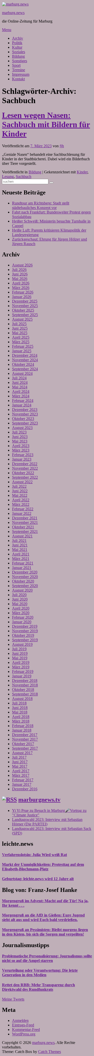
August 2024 (22, 373)
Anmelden (20, 1020)
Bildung (18, 56)
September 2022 (25, 477)
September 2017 (25, 748)
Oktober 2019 (23, 635)
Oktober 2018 (23, 689)
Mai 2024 (19, 387)
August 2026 (22, 265)
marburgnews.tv (39, 799)
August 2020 (22, 590)
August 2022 (22, 482)
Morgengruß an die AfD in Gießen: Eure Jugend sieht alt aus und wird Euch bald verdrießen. (43, 917)
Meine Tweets (13, 999)
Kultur (17, 47)
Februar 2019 (22, 671)
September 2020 (25, 586)
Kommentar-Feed (26, 1029)
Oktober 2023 (23, 418)
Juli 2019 (19, 649)
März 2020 (20, 613)
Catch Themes (49, 1051)
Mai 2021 (19, 549)
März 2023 (20, 450)
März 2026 (20, 288)
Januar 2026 (21, 297)
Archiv (17, 38)
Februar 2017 (22, 780)
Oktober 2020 (23, 581)
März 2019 (20, 667)
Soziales (18, 52)
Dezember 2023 (24, 409)
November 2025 (25, 306)
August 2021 (22, 536)
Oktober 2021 (23, 527)
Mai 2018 (19, 712)
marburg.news (13, 13)
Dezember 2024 (24, 355)
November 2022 (25, 468)
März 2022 (20, 504)
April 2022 (20, 500)
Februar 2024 (22, 400)
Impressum (20, 74)
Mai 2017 (19, 766)
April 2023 (20, 446)
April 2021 (20, 554)
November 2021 (25, 522)
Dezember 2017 (24, 735)
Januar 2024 (21, 405)
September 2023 (25, 423)
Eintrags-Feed (23, 1025)
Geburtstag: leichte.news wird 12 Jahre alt (38, 879)
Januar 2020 (21, 622)
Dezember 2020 (24, 572)
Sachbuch (23, 176)
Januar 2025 (21, 351)
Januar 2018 (21, 730)
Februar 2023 (22, 455)
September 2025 (25, 315)
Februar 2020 (22, 617)
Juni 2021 (20, 545)
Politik (17, 43)
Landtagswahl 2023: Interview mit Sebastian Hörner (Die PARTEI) (47, 821)
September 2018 (25, 694)
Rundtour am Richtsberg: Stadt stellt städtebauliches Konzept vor (40, 205)
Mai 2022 (19, 495)
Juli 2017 (19, 757)
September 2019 (25, 640)
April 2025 (20, 337)
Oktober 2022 (23, 473)
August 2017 (22, 753)
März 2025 (20, 342)
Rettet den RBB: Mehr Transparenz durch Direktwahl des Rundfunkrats (38, 987)
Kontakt (18, 79)
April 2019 (20, 662)
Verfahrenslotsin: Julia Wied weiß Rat (34, 855)
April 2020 (20, 608)
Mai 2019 (19, 658)
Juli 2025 (19, 324)
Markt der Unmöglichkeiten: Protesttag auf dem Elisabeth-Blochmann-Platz (43, 866)
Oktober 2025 (23, 310)
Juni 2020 (20, 599)
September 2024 (25, 369)
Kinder (82, 172)
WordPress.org (23, 1034)
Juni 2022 (20, 491)
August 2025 (22, 319)
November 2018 (25, 685)
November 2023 (25, 414)
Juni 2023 (20, 437)
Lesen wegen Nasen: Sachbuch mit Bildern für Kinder (46, 124)
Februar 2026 (22, 292)
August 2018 (22, 698)
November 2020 (25, 577)
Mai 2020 (19, 604)
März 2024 (20, 396)
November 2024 (25, 360)
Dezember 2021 (24, 518)
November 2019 (25, 631)
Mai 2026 (19, 278)
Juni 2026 (20, 274)
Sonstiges (19, 61)
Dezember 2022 (24, 464)
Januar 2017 (21, 784)
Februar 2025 (22, 346)
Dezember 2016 (24, 789)
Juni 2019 (20, 653)
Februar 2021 (22, 563)
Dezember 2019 (24, 626)
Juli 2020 (19, 595)
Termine (18, 70)
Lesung (8, 176)
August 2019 (22, 644)
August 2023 (22, 428)
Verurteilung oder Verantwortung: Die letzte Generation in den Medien (40, 972)
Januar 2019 (21, 676)
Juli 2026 (19, 269)
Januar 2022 (21, 513)
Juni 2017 (20, 762)
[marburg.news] (15, 4)
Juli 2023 (19, 432)
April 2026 (20, 283)
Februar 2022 (22, 509)
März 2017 (20, 775)
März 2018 (20, 721)
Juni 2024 (20, 382)
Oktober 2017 (23, 744)
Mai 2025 (19, 333)
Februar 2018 (22, 726)
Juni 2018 (20, 708)
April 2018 (20, 717)
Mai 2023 (19, 441)
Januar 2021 (21, 568)
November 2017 (25, 739)
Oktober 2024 (23, 364)
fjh (62, 146)
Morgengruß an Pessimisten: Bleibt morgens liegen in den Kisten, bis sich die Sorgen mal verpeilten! (45, 932)
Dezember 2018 (24, 680)
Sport (16, 65)
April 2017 (20, 771)
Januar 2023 (21, 459)
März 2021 (20, 558)
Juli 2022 (19, 486)
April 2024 (20, 391)
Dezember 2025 (24, 301)
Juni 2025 (20, 328)
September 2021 (25, 531)
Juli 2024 (19, 378)
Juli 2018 (19, 703)
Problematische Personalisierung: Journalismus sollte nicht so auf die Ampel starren (47, 958)
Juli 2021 (19, 540)
